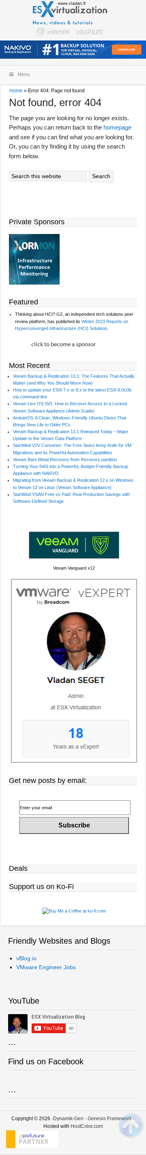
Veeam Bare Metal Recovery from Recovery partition (65, 459)
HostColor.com (87, 1126)
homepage (117, 127)
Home (16, 91)
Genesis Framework (110, 1118)
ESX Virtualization (73, 20)
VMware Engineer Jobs (46, 967)
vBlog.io (26, 958)
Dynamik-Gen (68, 1118)
